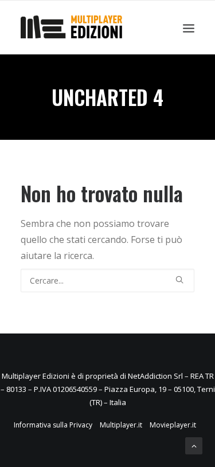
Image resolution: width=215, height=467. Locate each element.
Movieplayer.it (173, 425)
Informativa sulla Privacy (53, 425)
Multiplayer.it (121, 425)
